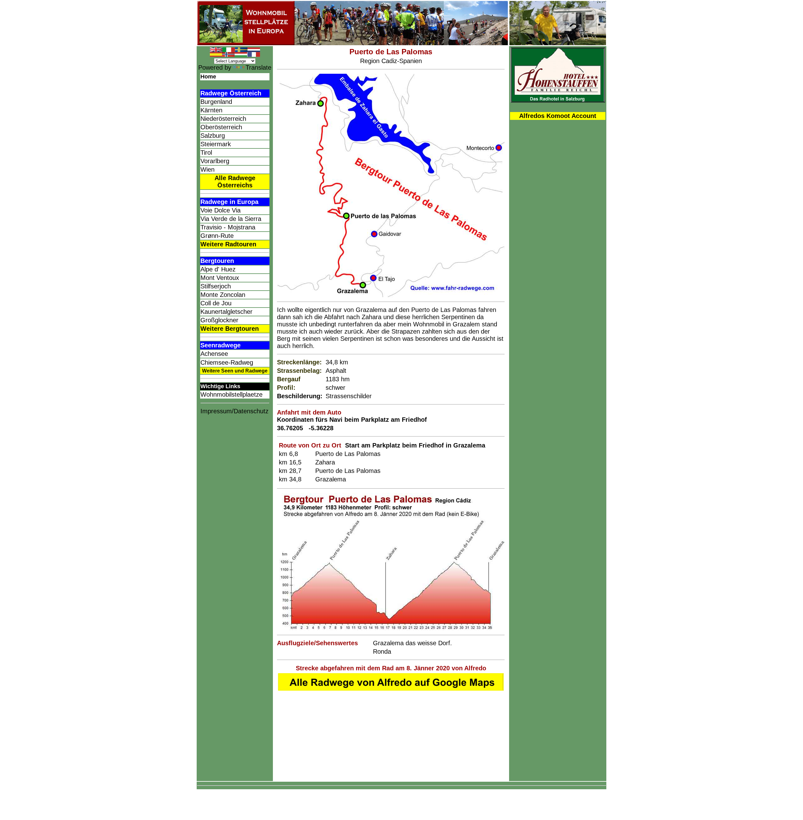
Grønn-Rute (217, 235)
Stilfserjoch (215, 286)
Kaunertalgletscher (226, 311)
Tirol (206, 152)
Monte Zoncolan (222, 294)
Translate (258, 67)
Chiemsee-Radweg (226, 362)
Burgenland (216, 101)
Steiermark (215, 144)
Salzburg (212, 135)
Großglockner (219, 320)
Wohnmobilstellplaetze (231, 394)
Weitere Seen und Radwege (235, 370)
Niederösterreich (223, 118)
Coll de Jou (215, 303)
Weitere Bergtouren (229, 328)
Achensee (214, 353)
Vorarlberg (214, 161)
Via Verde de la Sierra (230, 218)
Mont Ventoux (219, 277)
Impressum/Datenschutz (234, 411)
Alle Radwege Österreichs (235, 181)
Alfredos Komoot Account (557, 115)
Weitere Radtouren (228, 244)
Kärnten (211, 110)
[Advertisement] (234, 519)
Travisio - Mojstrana (227, 227)
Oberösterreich (221, 127)
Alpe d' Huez (218, 269)
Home (208, 76)
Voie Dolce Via (220, 210)
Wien (207, 169)
